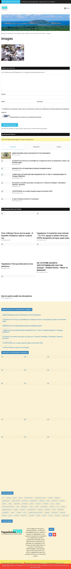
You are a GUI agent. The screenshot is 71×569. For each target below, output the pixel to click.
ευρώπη (58, 503)
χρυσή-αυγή (65, 515)
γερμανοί (62, 500)
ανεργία (50, 497)
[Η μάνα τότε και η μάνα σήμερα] (58, 362)
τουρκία (44, 515)
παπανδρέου (5, 512)
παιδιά (54, 509)
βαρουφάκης (34, 500)
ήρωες (14, 497)
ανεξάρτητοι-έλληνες (40, 497)
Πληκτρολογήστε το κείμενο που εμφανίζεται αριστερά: (25, 117)
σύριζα (38, 515)
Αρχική (4, 33)
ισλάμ (31, 506)
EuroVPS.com (60, 563)
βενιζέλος (41, 500)
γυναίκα (4, 503)
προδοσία (47, 512)
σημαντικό (23, 515)
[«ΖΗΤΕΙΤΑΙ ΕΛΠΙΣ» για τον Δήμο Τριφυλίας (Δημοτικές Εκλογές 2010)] (6, 193)
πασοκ (12, 512)
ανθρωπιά (57, 497)
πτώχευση (62, 512)
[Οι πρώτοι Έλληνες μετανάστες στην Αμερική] (6, 201)
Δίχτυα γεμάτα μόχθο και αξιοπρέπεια (16, 296)
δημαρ (10, 503)
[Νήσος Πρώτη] (35, 22)
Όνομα (3, 94)
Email (3, 101)
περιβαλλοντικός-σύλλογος (35, 512)
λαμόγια (16, 509)
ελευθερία (45, 503)
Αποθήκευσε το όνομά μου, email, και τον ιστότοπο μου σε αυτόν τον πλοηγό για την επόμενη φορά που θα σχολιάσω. (36, 109)
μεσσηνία (22, 509)
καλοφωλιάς (44, 506)
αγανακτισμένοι (28, 497)
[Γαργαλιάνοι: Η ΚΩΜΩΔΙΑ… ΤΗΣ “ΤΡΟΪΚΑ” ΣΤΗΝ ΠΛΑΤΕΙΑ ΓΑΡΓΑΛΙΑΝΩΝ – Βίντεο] (58, 390)
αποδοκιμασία (5, 500)
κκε (58, 506)
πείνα (24, 512)
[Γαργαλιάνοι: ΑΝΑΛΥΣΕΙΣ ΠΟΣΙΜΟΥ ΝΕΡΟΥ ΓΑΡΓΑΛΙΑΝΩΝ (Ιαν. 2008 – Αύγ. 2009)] (35, 425)
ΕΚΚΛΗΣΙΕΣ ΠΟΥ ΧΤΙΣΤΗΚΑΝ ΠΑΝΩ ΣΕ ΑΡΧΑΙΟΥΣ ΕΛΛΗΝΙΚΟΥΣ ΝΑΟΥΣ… (32, 168)
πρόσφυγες (54, 512)
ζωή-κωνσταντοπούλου (8, 506)
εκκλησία (38, 503)
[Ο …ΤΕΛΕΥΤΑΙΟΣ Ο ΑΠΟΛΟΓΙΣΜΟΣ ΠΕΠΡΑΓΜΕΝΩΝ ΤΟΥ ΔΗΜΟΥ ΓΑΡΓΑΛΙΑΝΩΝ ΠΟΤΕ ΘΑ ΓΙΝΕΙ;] (58, 462)
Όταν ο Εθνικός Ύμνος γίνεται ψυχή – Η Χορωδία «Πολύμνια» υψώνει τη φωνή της (17, 235)
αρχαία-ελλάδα (15, 500)
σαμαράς (16, 515)
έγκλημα (8, 497)
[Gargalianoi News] (4, 8)
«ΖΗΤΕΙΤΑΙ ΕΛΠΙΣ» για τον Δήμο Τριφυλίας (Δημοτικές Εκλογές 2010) (32, 191)
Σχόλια (59, 147)
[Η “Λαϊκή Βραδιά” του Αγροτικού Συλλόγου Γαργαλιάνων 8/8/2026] (12, 362)
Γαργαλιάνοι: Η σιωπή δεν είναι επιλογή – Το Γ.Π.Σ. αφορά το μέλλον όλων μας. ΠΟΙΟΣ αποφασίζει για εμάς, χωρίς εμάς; (53, 235)
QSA (44, 563)
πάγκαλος (47, 509)
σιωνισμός (31, 515)
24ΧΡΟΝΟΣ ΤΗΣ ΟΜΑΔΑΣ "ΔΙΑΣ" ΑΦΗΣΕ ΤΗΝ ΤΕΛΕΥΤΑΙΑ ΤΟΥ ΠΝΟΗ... (26, 33)
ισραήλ (37, 506)
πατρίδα (19, 512)
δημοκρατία (17, 503)
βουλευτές (54, 500)
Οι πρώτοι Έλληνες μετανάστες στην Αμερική (25, 199)
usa (3, 497)
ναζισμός (40, 509)
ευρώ (52, 503)
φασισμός (57, 515)
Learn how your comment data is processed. (35, 128)
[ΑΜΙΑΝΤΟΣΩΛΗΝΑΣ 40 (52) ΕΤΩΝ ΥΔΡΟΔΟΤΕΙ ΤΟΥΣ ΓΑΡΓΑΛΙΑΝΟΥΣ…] (6, 155)
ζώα (18, 506)
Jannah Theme (6, 565)
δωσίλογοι (24, 503)
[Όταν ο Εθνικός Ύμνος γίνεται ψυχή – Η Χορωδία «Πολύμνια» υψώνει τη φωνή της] (17, 222)
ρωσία (10, 515)
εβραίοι (31, 503)
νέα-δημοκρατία (31, 509)
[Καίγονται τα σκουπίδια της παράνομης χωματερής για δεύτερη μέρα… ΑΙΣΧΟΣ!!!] (12, 444)
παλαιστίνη (61, 509)
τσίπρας (51, 515)
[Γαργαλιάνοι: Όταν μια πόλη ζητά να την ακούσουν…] (17, 252)
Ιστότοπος (40, 101)
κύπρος (63, 506)
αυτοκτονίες (25, 500)
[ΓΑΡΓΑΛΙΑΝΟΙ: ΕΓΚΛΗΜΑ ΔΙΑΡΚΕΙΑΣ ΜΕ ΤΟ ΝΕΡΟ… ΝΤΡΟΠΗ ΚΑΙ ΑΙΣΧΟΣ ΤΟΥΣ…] (12, 386)
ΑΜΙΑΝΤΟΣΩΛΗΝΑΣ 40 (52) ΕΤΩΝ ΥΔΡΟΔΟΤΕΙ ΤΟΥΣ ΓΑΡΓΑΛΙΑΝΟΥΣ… (31, 153)
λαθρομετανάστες (6, 509)
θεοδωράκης (24, 506)
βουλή (48, 500)
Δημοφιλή (13, 147)
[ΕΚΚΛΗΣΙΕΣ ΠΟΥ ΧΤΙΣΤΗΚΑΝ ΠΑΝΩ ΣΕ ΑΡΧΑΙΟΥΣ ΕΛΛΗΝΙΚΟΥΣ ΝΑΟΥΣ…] (6, 170)
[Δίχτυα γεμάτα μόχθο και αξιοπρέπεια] (17, 284)
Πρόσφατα (36, 147)
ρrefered (4, 515)
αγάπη (20, 497)
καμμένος (52, 506)
